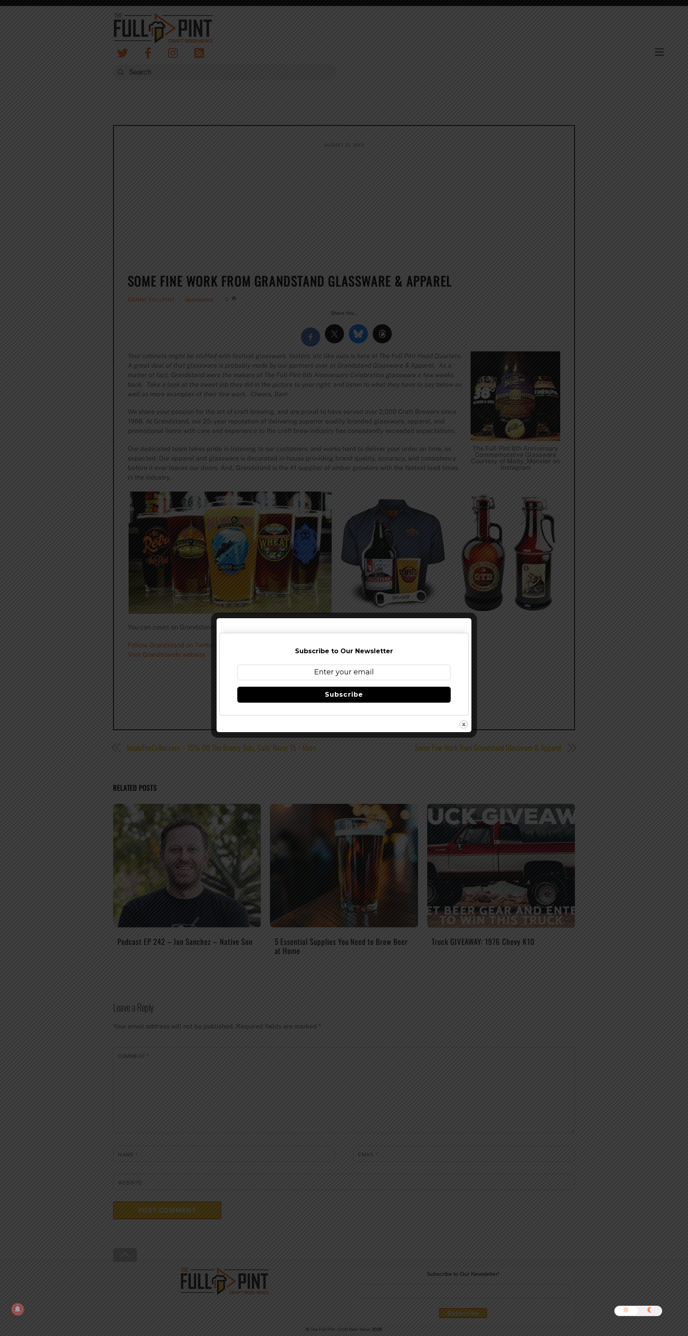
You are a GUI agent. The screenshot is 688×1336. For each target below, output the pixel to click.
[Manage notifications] (17, 1309)
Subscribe (344, 694)
